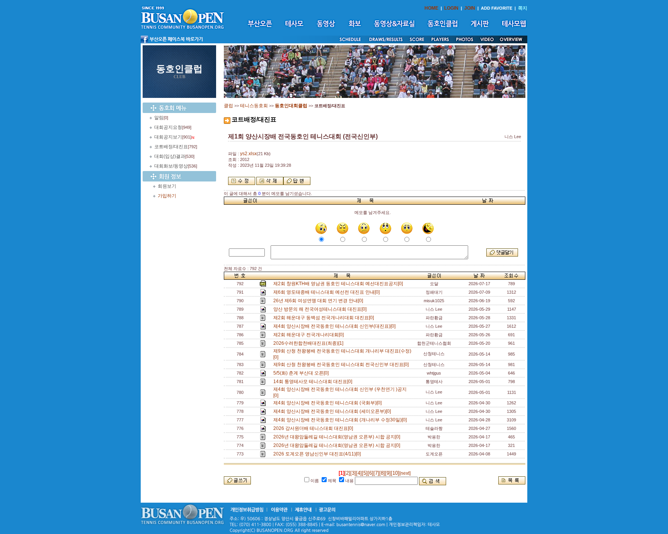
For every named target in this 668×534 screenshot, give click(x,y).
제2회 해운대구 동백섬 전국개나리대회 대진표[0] (324, 317)
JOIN (469, 8)
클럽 (228, 105)
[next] (405, 473)
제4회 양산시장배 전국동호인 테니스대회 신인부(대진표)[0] (335, 326)
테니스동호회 (254, 105)
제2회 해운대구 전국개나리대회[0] (309, 334)
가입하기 (167, 196)
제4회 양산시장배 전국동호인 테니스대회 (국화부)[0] (328, 403)
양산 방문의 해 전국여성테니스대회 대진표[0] (321, 309)
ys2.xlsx (248, 153)
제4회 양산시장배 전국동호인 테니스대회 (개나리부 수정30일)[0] (341, 420)
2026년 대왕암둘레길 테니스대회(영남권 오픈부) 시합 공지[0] (337, 437)
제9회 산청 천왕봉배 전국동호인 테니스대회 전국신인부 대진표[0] (342, 364)
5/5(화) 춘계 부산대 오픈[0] (302, 373)
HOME (431, 8)
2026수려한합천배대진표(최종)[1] (309, 343)
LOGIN (451, 8)
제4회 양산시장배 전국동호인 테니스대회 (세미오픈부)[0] (333, 411)
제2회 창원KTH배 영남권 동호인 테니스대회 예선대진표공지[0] (339, 283)
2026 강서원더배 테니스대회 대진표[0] (314, 428)
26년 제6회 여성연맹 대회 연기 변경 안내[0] (319, 300)
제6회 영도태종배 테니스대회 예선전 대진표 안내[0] (327, 292)
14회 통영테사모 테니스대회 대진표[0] (313, 381)
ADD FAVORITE (496, 8)
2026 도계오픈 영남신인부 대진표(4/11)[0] (318, 454)
